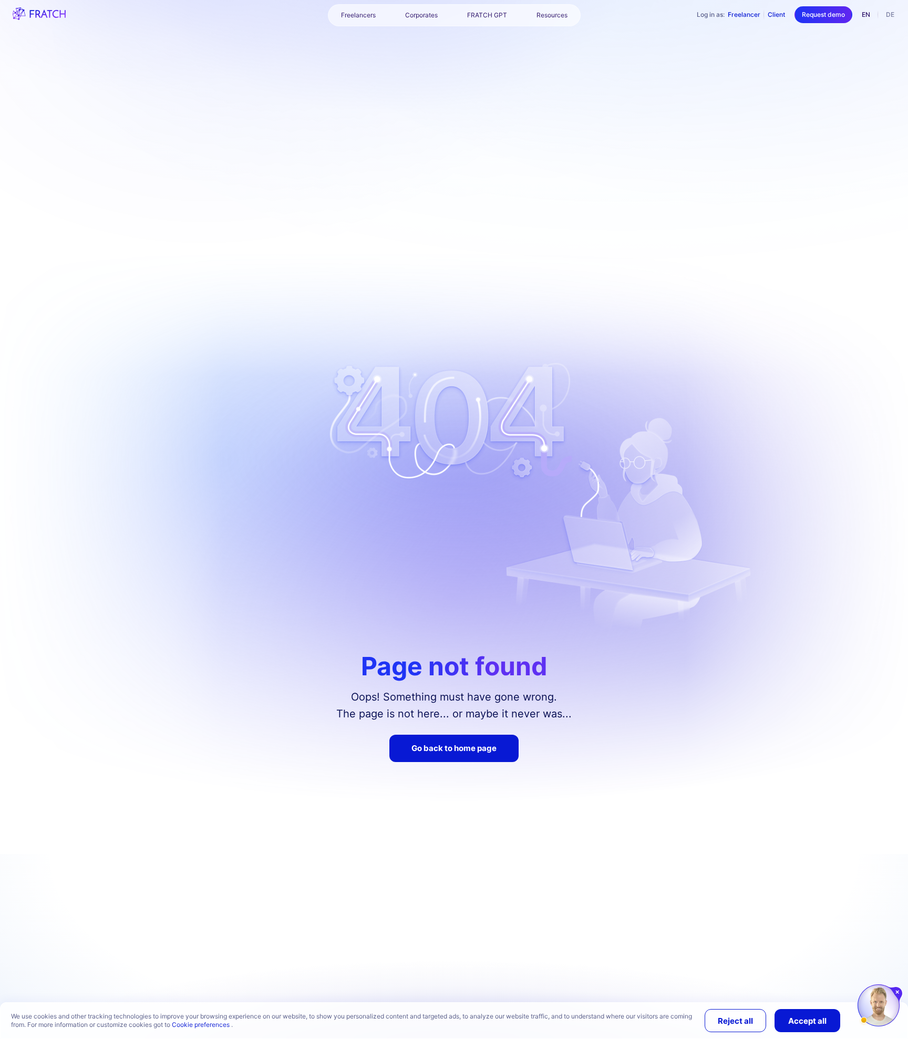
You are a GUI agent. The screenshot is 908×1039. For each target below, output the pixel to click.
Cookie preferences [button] (201, 1024)
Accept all (807, 1021)
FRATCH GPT (487, 15)
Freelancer (744, 14)
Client (776, 14)
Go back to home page (454, 748)
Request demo (823, 14)
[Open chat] (879, 1005)
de (890, 14)
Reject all (735, 1021)
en (866, 14)
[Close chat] (897, 992)
